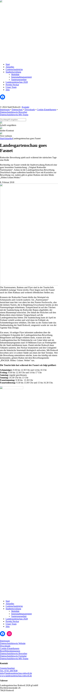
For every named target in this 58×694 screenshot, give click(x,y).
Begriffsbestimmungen (10, 651)
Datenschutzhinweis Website (12, 643)
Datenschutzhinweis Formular (13, 656)
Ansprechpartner (7, 668)
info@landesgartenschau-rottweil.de (16, 673)
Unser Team (11, 87)
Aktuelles (10, 67)
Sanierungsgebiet (18, 79)
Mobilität (15, 74)
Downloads (30, 109)
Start (8, 64)
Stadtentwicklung (13, 72)
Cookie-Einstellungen (46, 109)
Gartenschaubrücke (14, 69)
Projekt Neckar (12, 84)
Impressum (5, 109)
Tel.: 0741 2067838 (8, 670)
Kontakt (25, 107)
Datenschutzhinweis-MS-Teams (14, 114)
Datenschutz (17, 109)
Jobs (8, 89)
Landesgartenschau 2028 (17, 82)
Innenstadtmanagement (21, 77)
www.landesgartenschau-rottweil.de (16, 676)
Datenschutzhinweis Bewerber (13, 112)
